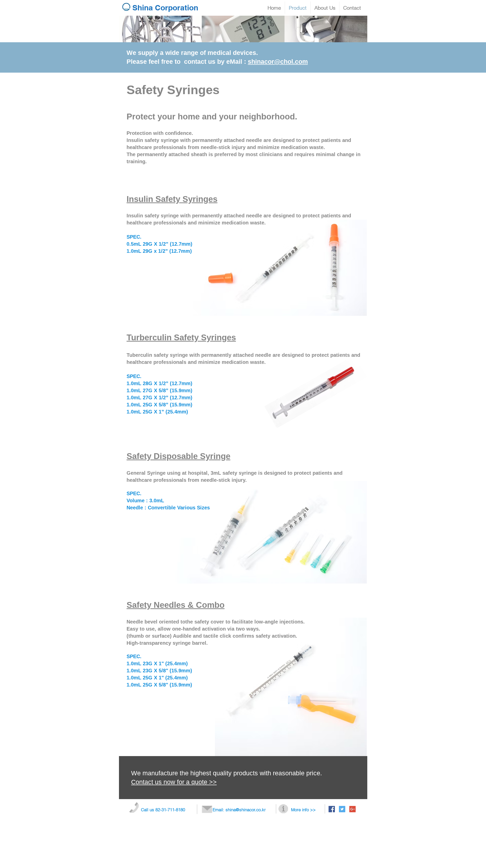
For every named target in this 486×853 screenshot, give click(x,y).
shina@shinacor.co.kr (246, 809)
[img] (160, 29)
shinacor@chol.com (278, 61)
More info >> (303, 809)
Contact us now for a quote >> (174, 781)
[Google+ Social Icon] (352, 809)
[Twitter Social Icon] (342, 809)
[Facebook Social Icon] (332, 809)
